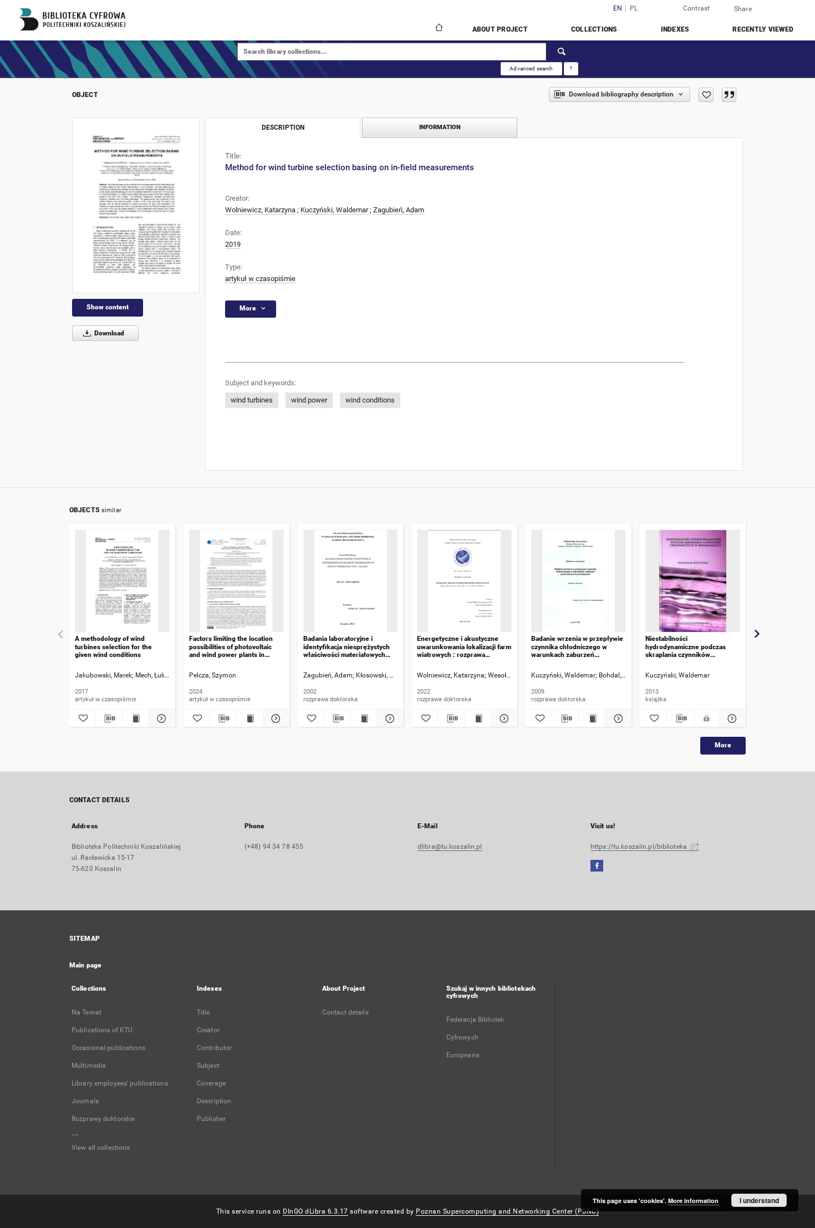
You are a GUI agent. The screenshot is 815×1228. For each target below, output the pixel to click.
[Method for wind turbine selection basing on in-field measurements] (135, 205)
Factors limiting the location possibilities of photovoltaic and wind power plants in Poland (231, 647)
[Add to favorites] (706, 95)
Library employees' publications (120, 1083)
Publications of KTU (102, 1030)
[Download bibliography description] (109, 718)
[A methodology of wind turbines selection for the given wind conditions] (122, 581)
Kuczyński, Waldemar (334, 210)
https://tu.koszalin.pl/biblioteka (639, 846)
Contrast (696, 8)
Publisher (211, 1119)
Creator (208, 1030)
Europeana (463, 1055)
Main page (85, 965)
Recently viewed (762, 29)
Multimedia (89, 1065)
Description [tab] (283, 127)
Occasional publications (108, 1048)
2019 (233, 244)
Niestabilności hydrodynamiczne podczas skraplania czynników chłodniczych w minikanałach (689, 647)
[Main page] (438, 29)
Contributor (214, 1048)
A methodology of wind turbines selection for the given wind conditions (113, 647)
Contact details (345, 1012)
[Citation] (729, 95)
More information (693, 1200)
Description (214, 1101)
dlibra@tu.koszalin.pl (449, 846)
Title (203, 1012)
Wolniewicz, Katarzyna (260, 210)
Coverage (211, 1083)
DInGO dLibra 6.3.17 (315, 1211)
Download (108, 333)
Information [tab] (440, 127)
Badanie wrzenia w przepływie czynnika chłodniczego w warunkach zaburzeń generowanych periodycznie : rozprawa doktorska (577, 647)
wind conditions (370, 400)
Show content (107, 307)
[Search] (562, 51)
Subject (208, 1065)
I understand (759, 1200)
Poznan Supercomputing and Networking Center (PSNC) (507, 1211)
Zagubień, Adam (398, 210)
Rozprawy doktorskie (103, 1119)
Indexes (675, 29)
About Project (500, 29)
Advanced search (531, 68)
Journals (85, 1101)
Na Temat (86, 1012)
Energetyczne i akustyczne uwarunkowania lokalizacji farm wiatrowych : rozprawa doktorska (464, 647)
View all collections (101, 1147)
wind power (309, 400)
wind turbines (252, 400)
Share (743, 9)
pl (634, 8)
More (723, 745)
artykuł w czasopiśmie (260, 278)
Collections (594, 29)
